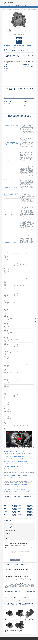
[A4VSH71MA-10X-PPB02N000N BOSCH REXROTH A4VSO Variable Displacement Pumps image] (19, 19)
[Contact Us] (35, 320)
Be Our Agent (19, 43)
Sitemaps (14, 637)
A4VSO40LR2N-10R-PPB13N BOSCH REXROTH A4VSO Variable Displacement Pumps (11, 170)
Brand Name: (6, 64)
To (5, 543)
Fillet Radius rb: (7, 68)
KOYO (20, 511)
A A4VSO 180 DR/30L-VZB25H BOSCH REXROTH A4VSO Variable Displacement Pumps (11, 179)
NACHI (5, 514)
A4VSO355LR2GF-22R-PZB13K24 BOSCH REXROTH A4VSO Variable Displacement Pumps (11, 224)
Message (6, 550)
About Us (4, 637)
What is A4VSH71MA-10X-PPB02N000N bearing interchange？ (19, 36)
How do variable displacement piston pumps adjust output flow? (17, 569)
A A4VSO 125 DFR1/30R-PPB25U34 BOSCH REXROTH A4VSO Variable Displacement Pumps (11, 194)
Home (3, 9)
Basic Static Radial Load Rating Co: (10, 70)
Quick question (5, 548)
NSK (5, 505)
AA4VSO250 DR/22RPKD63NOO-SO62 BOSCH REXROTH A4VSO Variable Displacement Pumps (11, 161)
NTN (5, 508)
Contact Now (19, 38)
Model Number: (7, 66)
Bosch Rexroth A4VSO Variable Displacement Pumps (15, 9)
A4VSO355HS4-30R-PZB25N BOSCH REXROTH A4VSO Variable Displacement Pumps (11, 136)
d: (4, 81)
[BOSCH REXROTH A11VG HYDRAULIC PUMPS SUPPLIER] (5, 2)
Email (6, 541)
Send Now (15, 559)
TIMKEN (5, 511)
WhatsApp (19, 40)
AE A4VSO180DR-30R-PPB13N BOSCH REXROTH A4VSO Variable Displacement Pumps (11, 143)
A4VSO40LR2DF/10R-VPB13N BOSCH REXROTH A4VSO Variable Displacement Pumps (11, 188)
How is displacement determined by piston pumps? (16, 576)
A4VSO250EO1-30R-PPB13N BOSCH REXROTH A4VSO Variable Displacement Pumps (11, 243)
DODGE (20, 514)
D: (4, 74)
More (19, 600)
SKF (20, 505)
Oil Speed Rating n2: (7, 101)
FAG (20, 508)
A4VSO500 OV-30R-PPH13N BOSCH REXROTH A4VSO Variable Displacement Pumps (11, 214)
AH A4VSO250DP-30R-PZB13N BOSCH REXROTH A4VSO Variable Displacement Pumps (11, 204)
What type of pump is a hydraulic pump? (14, 583)
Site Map (11, 637)
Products (6, 9)
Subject (6, 545)
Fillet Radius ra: (7, 83)
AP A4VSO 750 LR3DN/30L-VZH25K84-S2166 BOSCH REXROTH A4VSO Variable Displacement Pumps (11, 233)
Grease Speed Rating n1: (8, 103)
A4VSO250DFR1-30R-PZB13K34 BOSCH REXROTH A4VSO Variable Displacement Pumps (11, 126)
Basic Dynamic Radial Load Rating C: (11, 72)
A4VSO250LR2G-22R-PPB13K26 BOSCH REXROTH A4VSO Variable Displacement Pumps (11, 151)
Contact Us (8, 637)
